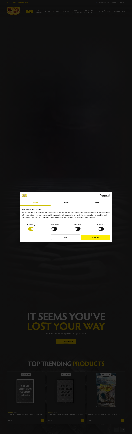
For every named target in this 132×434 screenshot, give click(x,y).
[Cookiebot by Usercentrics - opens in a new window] (101, 195)
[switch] (54, 229)
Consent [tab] (35, 202)
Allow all (95, 237)
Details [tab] (66, 202)
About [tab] (97, 202)
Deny (66, 237)
